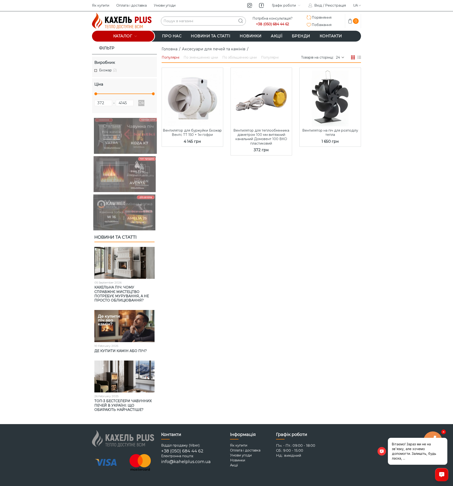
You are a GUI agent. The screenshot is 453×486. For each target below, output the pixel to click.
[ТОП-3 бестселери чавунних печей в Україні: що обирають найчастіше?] (124, 377)
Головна (169, 49)
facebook (261, 5)
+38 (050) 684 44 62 (272, 24)
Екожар (108, 70)
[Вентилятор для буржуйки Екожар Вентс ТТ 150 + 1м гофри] (192, 97)
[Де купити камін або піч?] (124, 326)
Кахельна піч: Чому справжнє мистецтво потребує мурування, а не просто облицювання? (121, 293)
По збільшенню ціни (239, 57)
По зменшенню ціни (201, 57)
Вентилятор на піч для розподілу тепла (330, 132)
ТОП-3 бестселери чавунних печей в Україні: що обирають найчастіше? (123, 405)
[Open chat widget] (441, 474)
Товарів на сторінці (317, 57)
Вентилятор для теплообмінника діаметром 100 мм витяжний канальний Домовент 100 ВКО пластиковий (261, 137)
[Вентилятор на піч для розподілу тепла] (330, 97)
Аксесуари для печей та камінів (213, 49)
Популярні (170, 57)
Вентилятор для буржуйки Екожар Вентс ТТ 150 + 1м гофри (192, 132)
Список (359, 57)
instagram (249, 5)
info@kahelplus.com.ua (186, 461)
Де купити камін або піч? (120, 351)
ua (355, 5)
